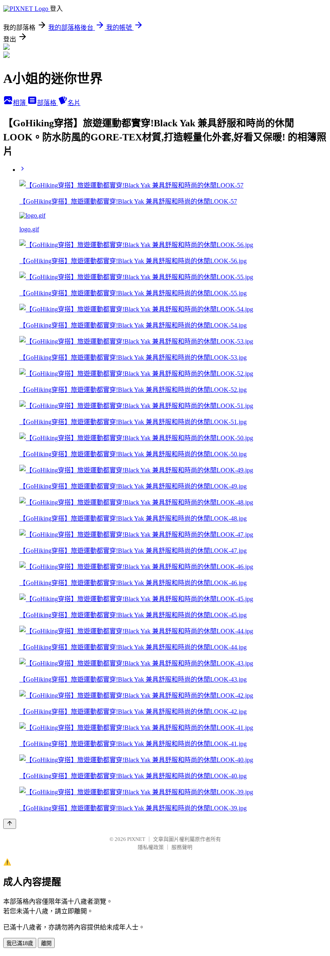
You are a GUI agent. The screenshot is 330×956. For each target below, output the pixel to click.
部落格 (47, 102)
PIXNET (136, 839)
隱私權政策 (151, 847)
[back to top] (9, 824)
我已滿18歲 (19, 943)
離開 (46, 943)
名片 (74, 102)
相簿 (20, 102)
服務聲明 (181, 847)
